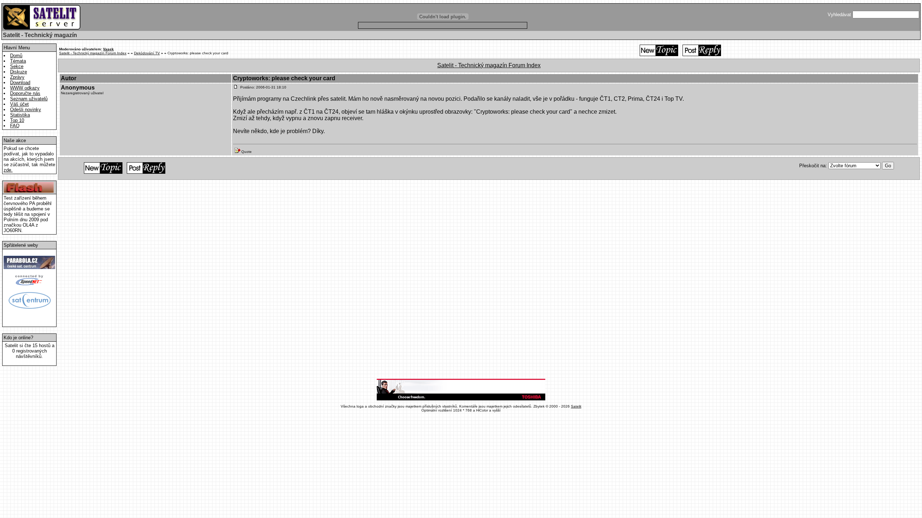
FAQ (14, 125)
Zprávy (17, 77)
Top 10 (17, 120)
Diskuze (18, 71)
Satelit (576, 406)
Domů (16, 55)
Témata (18, 61)
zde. (8, 170)
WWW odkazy (25, 88)
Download (20, 82)
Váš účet (19, 104)
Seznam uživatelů (29, 98)
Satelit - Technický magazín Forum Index (92, 53)
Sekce (16, 66)
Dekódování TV (147, 53)
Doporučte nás (25, 93)
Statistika (20, 115)
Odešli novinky (25, 109)
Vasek (108, 49)
